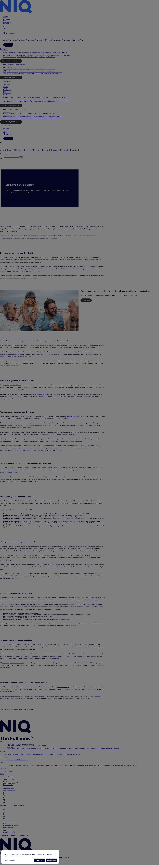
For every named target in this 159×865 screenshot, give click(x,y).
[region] (30, 857)
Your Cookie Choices (10, 860)
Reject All (39, 860)
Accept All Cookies (51, 860)
